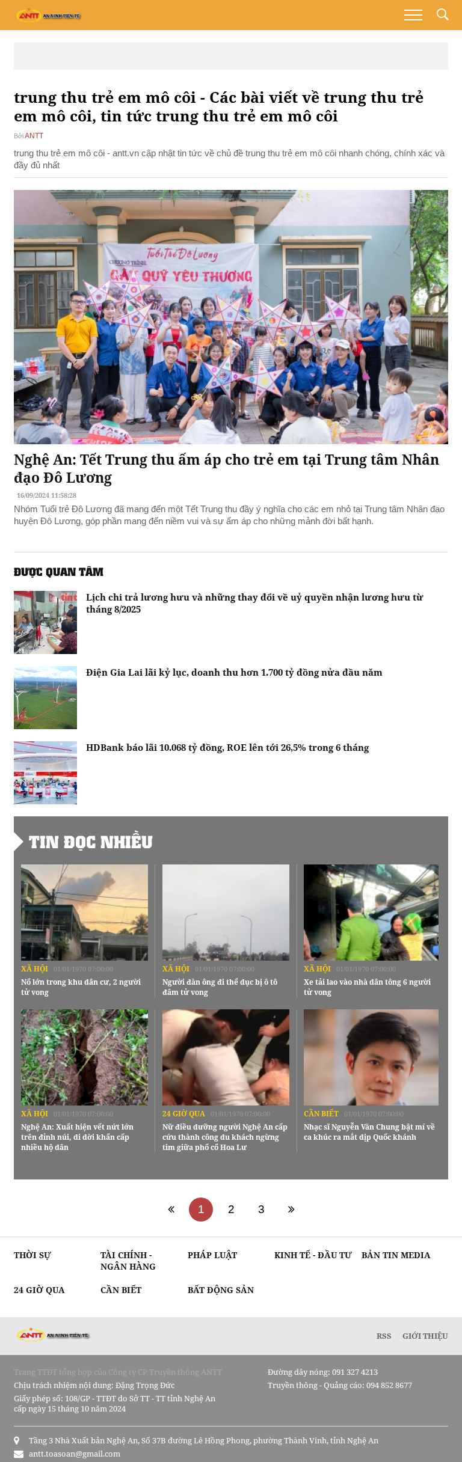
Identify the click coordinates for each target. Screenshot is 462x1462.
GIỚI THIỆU (425, 1335)
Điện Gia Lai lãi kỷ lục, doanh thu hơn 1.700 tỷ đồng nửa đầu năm (234, 672)
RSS (384, 1335)
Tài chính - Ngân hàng (128, 1260)
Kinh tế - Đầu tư (313, 1255)
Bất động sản (221, 1289)
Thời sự (32, 1255)
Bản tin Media (396, 1255)
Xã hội (34, 969)
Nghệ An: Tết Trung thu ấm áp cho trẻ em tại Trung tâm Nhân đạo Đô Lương (226, 468)
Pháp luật (212, 1255)
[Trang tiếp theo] (291, 1209)
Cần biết (321, 1114)
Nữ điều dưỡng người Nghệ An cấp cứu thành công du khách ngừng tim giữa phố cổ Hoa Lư (225, 1137)
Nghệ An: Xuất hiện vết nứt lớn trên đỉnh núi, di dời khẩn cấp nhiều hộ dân (77, 1137)
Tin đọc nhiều (91, 841)
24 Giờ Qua (183, 1114)
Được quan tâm (58, 571)
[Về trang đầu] (171, 1209)
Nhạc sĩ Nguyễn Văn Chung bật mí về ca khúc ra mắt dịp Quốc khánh (369, 1132)
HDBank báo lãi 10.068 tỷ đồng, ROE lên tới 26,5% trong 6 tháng (227, 747)
